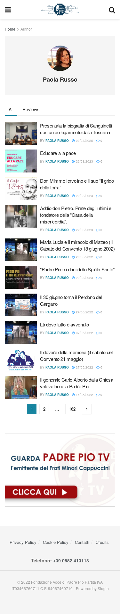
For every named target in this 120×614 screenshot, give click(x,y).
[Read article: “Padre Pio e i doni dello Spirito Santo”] (21, 277)
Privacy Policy (23, 542)
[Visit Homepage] (59, 9)
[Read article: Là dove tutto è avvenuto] (21, 332)
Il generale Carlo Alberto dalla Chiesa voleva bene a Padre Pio (76, 383)
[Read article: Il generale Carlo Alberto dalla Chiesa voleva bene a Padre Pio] (21, 387)
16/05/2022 (84, 394)
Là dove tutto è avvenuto (64, 324)
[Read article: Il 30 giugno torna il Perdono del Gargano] (21, 305)
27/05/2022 (84, 367)
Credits (102, 542)
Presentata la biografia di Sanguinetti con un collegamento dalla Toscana (76, 128)
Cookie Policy (55, 542)
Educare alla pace (58, 153)
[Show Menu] (8, 9)
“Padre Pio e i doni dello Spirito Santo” (77, 269)
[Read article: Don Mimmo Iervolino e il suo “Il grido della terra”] (21, 188)
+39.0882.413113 (71, 560)
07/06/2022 (84, 333)
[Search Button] (112, 9)
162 (72, 409)
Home (10, 29)
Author (26, 29)
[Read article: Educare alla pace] (21, 161)
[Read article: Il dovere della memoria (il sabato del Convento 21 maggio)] (21, 360)
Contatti (82, 542)
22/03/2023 (84, 161)
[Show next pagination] (87, 409)
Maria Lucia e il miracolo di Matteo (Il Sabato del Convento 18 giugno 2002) (77, 245)
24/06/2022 (84, 312)
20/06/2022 (84, 257)
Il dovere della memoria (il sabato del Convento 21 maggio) (76, 355)
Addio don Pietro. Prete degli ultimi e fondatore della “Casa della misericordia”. (75, 215)
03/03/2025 (84, 140)
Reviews (30, 109)
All (11, 109)
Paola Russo (57, 140)
